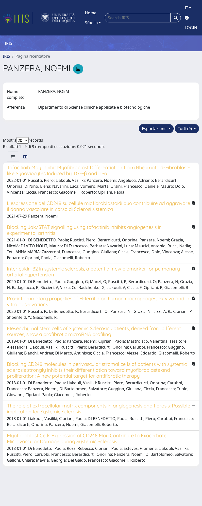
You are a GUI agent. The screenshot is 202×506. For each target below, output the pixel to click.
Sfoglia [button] (91, 22)
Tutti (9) (185, 128)
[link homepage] (18, 18)
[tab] (13, 157)
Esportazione (155, 128)
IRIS (6, 56)
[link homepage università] (58, 18)
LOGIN (191, 27)
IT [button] (186, 8)
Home (90, 13)
